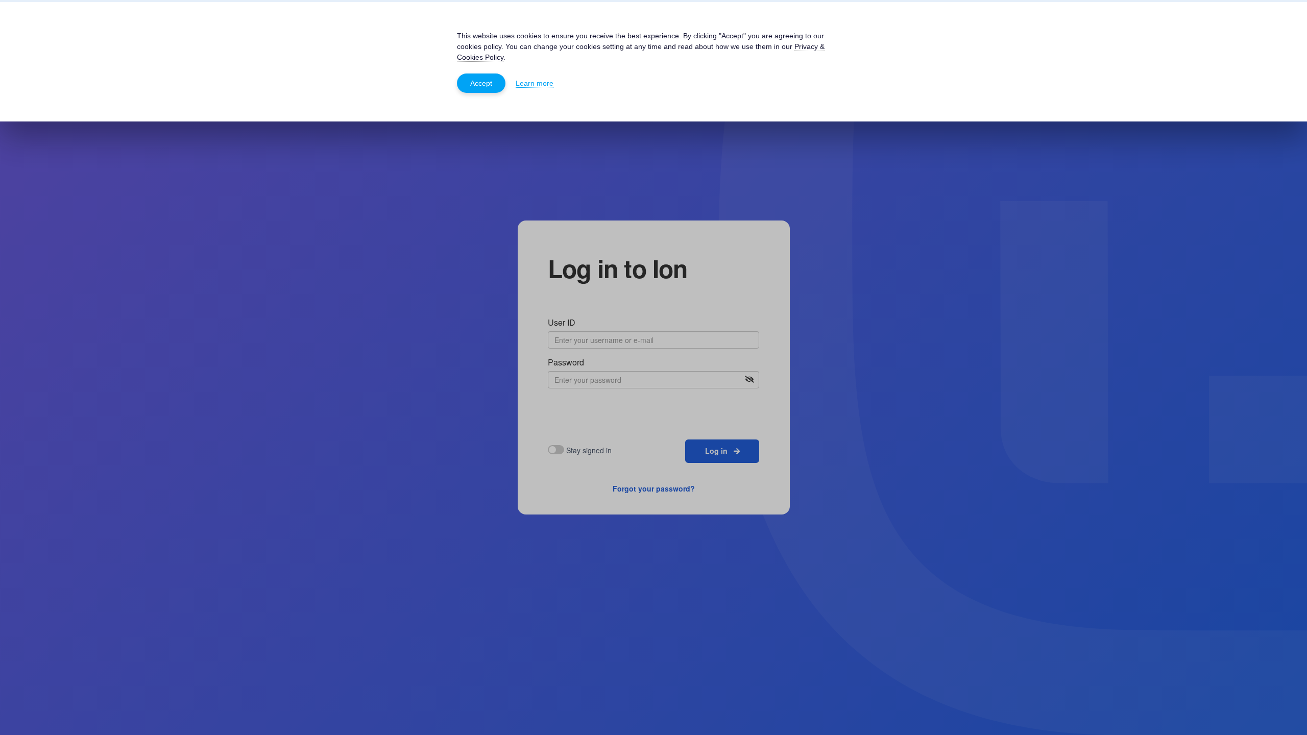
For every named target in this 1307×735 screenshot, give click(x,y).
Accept (481, 83)
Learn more (534, 83)
